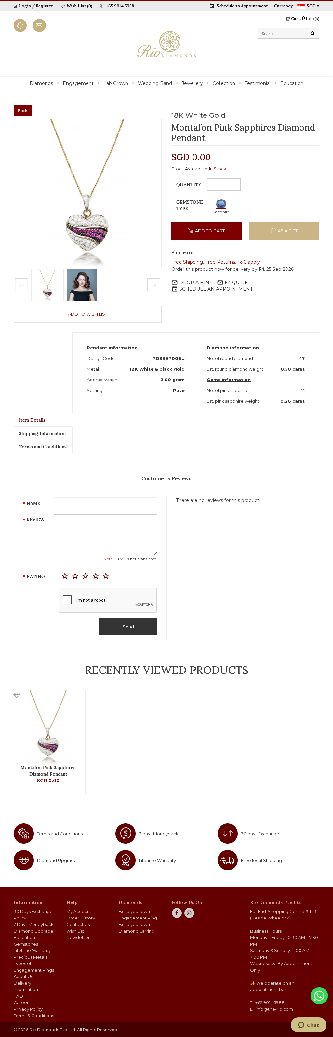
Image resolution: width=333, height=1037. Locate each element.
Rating (36, 576)
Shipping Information (42, 433)
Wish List (75, 930)
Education (291, 83)
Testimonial (258, 83)
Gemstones (26, 944)
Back (22, 110)
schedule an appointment (216, 289)
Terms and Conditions (43, 446)
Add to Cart (209, 230)
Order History (80, 917)
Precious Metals (30, 957)
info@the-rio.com (274, 1009)
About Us (23, 976)
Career (21, 1002)
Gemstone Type (189, 205)
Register (44, 6)
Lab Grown (115, 83)
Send (128, 626)
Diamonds (41, 83)
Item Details (32, 420)
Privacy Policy (28, 1009)
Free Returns (220, 262)
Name (33, 503)
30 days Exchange (260, 833)
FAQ (18, 996)
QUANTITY (188, 184)
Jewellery (192, 83)
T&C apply (248, 262)
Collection (224, 83)
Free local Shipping (261, 860)
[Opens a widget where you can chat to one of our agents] (308, 1025)
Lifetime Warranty (157, 860)
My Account (78, 911)
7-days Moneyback (159, 833)
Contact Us (78, 924)
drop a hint (195, 282)
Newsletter (78, 937)
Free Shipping (187, 262)
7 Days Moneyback (34, 924)
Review (36, 520)
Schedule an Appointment (242, 6)
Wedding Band (155, 83)
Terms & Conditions (34, 1015)
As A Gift (287, 230)
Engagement (78, 83)
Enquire (236, 282)
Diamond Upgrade (57, 860)
